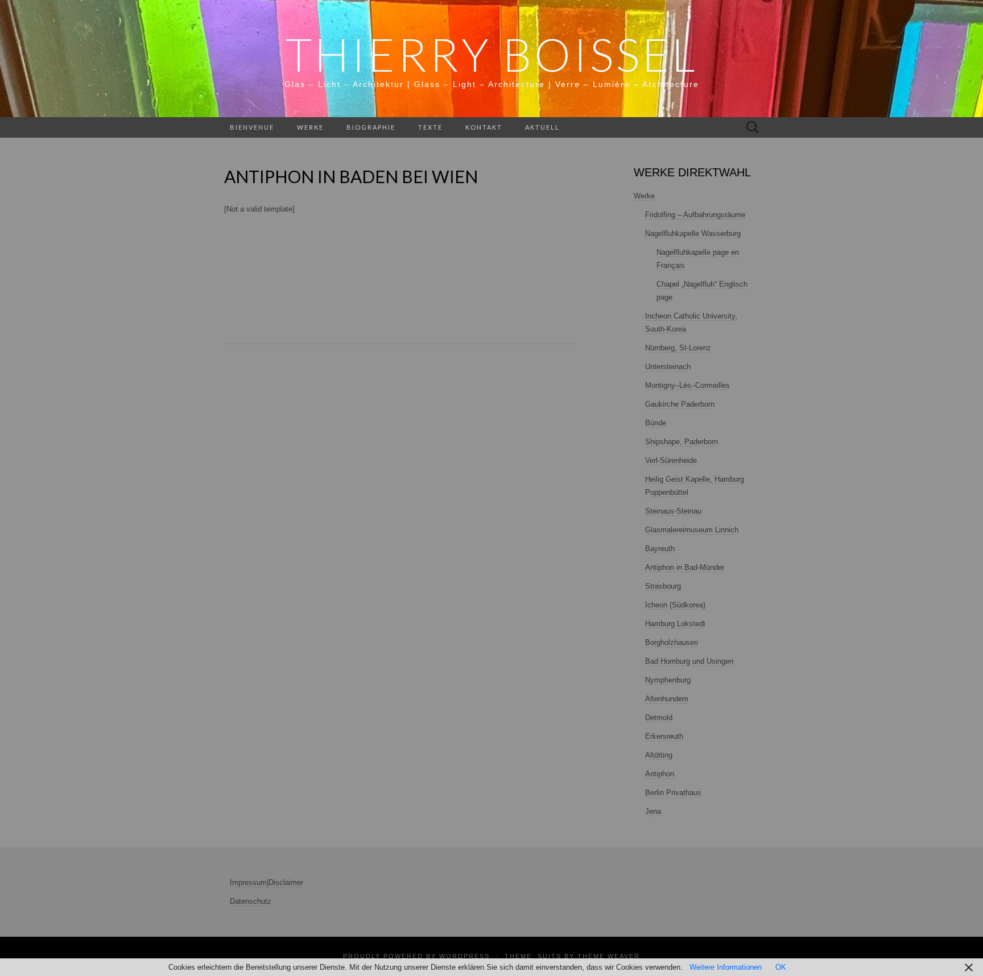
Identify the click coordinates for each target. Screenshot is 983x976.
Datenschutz (250, 901)
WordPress (464, 956)
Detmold (658, 717)
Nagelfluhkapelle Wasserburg (693, 233)
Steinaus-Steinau (673, 511)
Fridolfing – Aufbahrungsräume (695, 214)
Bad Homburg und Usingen (689, 661)
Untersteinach (668, 366)
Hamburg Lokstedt (675, 623)
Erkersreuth (664, 736)
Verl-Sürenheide (671, 460)
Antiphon (659, 774)
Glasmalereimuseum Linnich (691, 530)
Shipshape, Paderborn (681, 441)
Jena (653, 811)
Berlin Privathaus (673, 792)
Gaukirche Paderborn (679, 404)
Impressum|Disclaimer (266, 882)
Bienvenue (252, 127)
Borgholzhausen (671, 642)
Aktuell (542, 127)
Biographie (370, 127)
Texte (430, 127)
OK (780, 967)
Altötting (658, 755)
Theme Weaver (608, 956)
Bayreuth (660, 548)
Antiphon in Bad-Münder (684, 567)
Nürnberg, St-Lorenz (678, 348)
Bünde (655, 423)
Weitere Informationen (725, 967)
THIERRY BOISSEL (492, 54)
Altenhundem (666, 698)
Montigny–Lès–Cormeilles (687, 385)
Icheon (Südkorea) (675, 605)
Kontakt (483, 127)
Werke (310, 127)
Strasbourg (663, 586)
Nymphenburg (668, 680)
